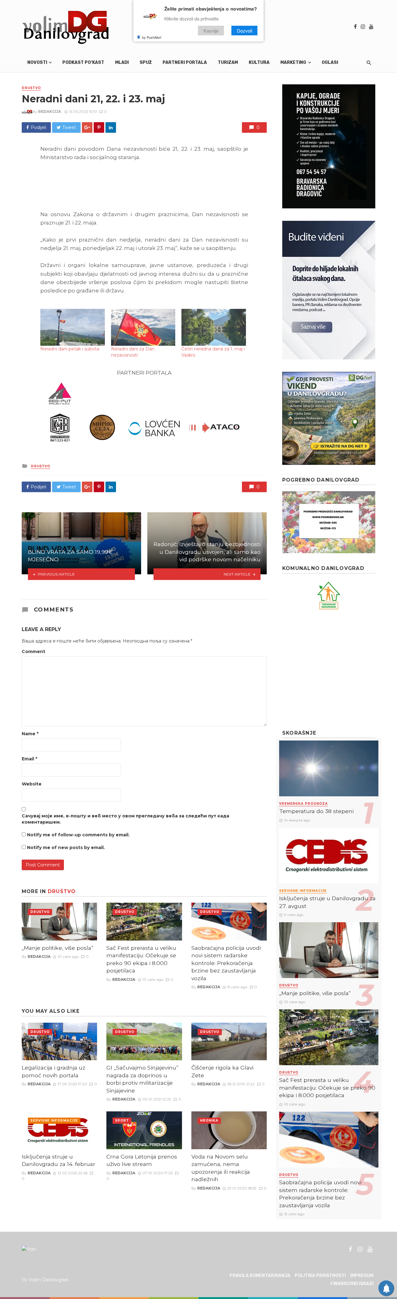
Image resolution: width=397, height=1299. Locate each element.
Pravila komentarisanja (260, 1275)
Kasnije (210, 30)
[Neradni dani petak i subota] (72, 327)
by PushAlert (151, 37)
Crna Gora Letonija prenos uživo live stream (141, 1160)
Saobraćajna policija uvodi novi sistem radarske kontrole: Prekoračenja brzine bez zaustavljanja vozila (226, 963)
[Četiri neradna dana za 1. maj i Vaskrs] (213, 327)
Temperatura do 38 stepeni (316, 811)
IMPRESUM (361, 1275)
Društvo (31, 88)
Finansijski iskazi (351, 1283)
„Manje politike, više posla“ (57, 948)
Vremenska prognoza (303, 804)
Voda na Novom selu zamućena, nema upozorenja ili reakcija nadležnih (220, 1168)
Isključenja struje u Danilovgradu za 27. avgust (327, 902)
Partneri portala (185, 62)
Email (29, 759)
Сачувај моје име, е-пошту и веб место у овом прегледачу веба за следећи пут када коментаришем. (125, 819)
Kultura (259, 62)
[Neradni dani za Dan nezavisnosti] (143, 327)
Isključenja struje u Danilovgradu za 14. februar (58, 1160)
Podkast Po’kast (83, 62)
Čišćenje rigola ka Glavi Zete (222, 1071)
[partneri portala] (144, 413)
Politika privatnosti (320, 1275)
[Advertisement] (328, 669)
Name (30, 733)
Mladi (122, 62)
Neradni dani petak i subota (69, 349)
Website (32, 784)
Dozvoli (244, 30)
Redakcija (49, 111)
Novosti (37, 62)
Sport (122, 1121)
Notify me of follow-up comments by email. (78, 835)
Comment (33, 651)
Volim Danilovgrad (48, 1280)
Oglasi (330, 62)
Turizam (228, 62)
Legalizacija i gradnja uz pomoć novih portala (53, 1071)
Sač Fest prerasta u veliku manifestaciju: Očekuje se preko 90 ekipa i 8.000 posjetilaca (141, 959)
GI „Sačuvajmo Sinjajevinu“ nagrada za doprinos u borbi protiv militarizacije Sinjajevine (142, 1079)
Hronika (209, 1121)
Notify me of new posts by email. (66, 847)
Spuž (146, 62)
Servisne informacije (54, 1121)
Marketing (293, 62)
